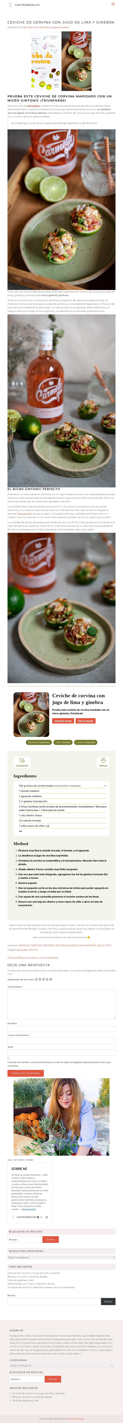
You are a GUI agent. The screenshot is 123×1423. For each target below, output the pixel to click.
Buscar (11, 1295)
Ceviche (33, 949)
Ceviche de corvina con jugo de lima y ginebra (34, 1273)
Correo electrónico (18, 1035)
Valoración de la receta (21, 979)
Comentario (15, 986)
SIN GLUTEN (104, 945)
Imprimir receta (63, 720)
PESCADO (37, 945)
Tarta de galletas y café (21, 1280)
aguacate (22, 949)
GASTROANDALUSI (27, 4)
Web (10, 1046)
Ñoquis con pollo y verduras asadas (27, 1276)
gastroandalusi (61, 27)
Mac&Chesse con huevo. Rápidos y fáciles (31, 1283)
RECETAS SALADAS (66, 945)
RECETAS (49, 945)
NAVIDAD (24, 945)
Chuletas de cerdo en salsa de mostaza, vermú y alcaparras (41, 1287)
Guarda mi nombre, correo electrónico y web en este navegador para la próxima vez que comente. (59, 1064)
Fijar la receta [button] (85, 720)
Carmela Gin (25, 513)
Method (103, 765)
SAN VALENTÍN (87, 945)
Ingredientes (22, 765)
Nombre (12, 1023)
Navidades (33, 105)
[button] (104, 785)
